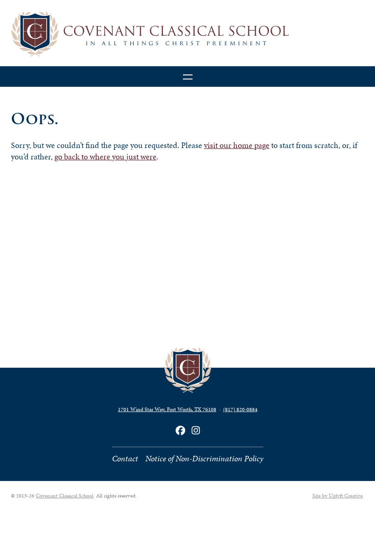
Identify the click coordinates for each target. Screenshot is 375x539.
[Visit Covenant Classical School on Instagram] (195, 430)
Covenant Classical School (64, 495)
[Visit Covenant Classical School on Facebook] (180, 430)
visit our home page (236, 145)
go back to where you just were (105, 156)
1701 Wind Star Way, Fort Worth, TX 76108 (167, 409)
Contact (125, 458)
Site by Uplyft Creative (337, 495)
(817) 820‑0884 (240, 409)
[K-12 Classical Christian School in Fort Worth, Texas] (187, 34)
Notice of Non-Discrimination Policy (204, 458)
